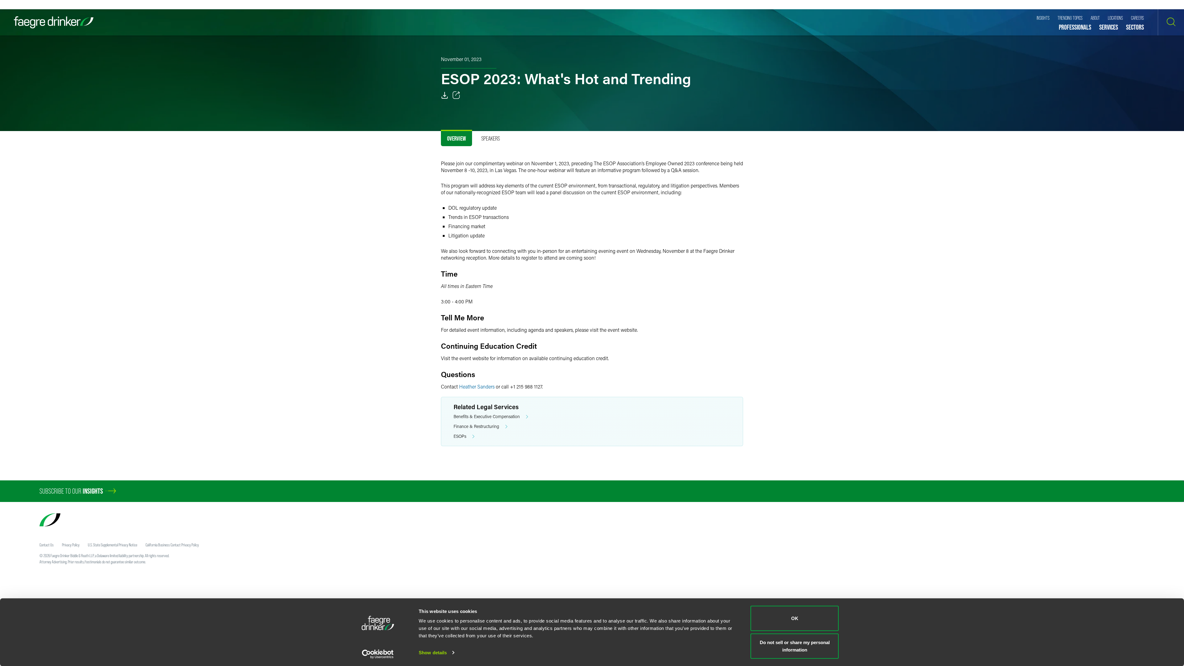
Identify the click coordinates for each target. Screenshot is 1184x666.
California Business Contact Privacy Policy (172, 544)
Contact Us (46, 544)
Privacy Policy (71, 544)
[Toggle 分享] (456, 95)
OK (794, 618)
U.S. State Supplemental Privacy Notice (112, 544)
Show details (433, 652)
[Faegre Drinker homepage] (53, 22)
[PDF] (444, 95)
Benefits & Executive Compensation (487, 416)
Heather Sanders (477, 386)
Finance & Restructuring (476, 426)
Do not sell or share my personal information (795, 645)
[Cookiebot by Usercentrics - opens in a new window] (378, 654)
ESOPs (460, 436)
